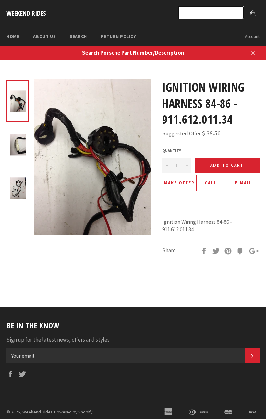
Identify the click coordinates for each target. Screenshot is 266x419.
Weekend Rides (26, 13)
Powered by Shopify (73, 412)
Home (12, 36)
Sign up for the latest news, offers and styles (58, 339)
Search (78, 36)
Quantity (171, 150)
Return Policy (118, 36)
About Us (44, 36)
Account (252, 36)
